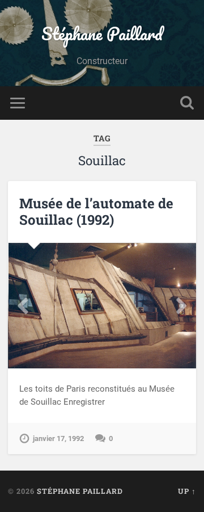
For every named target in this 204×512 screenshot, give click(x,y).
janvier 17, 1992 (58, 438)
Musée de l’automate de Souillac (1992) (96, 211)
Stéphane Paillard (102, 34)
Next (181, 306)
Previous (22, 306)
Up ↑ (187, 491)
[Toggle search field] (187, 103)
